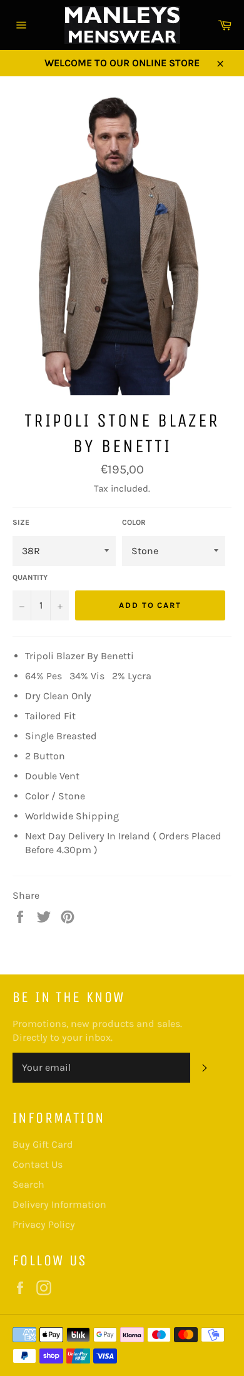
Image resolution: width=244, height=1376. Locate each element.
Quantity (30, 577)
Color (134, 522)
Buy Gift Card (43, 1144)
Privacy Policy (44, 1224)
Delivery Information (59, 1204)
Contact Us (38, 1164)
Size (21, 522)
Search (28, 1184)
